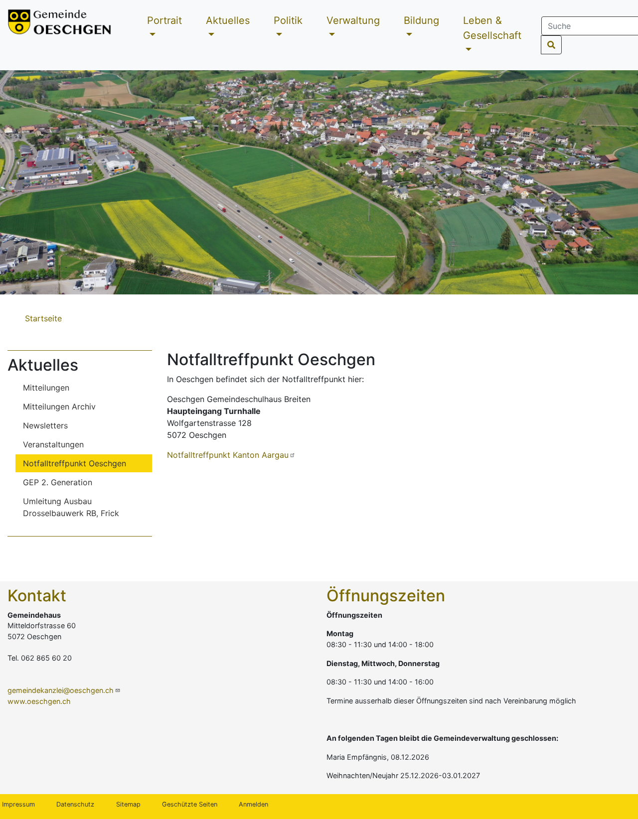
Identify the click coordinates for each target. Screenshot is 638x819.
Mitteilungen (46, 388)
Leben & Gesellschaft (492, 27)
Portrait (164, 20)
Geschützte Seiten (189, 804)
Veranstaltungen (53, 444)
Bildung (421, 20)
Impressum (18, 804)
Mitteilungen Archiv (59, 406)
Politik (288, 20)
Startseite (43, 318)
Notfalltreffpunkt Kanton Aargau (228, 455)
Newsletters (45, 425)
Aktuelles (228, 20)
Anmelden (253, 804)
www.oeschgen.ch (39, 701)
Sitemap (128, 804)
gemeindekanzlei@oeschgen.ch (60, 690)
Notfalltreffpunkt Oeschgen (74, 463)
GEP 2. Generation (57, 482)
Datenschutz (75, 804)
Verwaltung (353, 20)
